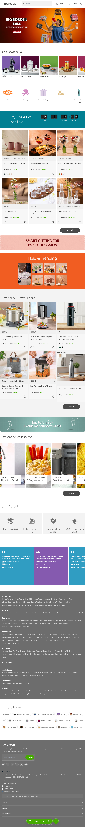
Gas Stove (67, 602)
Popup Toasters (39, 599)
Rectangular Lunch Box (40, 672)
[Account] (48, 821)
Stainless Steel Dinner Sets (10, 643)
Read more (6, 564)
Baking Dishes (24, 683)
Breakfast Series (59, 640)
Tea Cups (5, 651)
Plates (25, 637)
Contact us (6, 772)
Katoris (46, 637)
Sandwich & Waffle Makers (54, 602)
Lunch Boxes (73, 672)
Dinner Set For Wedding (37, 640)
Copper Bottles (54, 613)
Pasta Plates (62, 634)
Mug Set (51, 651)
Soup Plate (53, 637)
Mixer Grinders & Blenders (10, 605)
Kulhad (4, 657)
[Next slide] (81, 75)
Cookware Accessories (50, 620)
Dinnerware (26, 77)
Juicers (47, 599)
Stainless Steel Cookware (10, 623)
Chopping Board (33, 623)
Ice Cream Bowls (51, 634)
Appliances (7, 77)
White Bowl (24, 640)
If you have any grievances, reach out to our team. (22, 796)
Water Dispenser (66, 613)
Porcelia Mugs (59, 651)
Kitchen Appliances (8, 599)
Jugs (42, 654)
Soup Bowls (10, 640)
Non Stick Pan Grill (36, 620)
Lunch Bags (52, 672)
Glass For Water (14, 651)
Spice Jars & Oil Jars (33, 694)
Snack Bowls (76, 637)
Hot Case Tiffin (27, 672)
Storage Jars (44, 694)
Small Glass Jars (31, 691)
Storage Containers (18, 691)
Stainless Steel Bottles (27, 613)
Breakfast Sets (17, 637)
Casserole (15, 683)
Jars (58, 691)
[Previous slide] (5, 75)
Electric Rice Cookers (38, 602)
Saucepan (62, 620)
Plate (3, 640)
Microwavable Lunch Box (34, 675)
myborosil (39, 824)
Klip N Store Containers (17, 694)
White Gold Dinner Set (36, 637)
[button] (42, 821)
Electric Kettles (24, 605)
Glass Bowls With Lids (22, 634)
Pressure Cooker (7, 620)
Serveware (44, 77)
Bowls (11, 634)
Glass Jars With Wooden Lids (46, 691)
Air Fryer (69, 599)
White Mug (68, 651)
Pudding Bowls (6, 637)
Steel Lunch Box (20, 675)
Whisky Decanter (34, 654)
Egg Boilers (54, 599)
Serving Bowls (6, 683)
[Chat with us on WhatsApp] (36, 821)
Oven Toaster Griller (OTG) (24, 599)
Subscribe (29, 757)
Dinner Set (5, 634)
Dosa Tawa (25, 620)
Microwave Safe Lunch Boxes (11, 672)
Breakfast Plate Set (64, 637)
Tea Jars (75, 691)
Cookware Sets (63, 623)
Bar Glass (25, 654)
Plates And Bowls (72, 634)
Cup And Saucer (7, 654)
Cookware (25, 626)
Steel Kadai (23, 623)
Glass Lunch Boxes (8, 675)
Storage (62, 77)
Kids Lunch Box (63, 672)
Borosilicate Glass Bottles (10, 613)
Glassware (58, 654)
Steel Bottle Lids (78, 613)
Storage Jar (5, 694)
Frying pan (17, 620)
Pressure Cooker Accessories (11, 626)
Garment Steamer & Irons (47, 605)
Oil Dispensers (6, 691)
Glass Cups (17, 654)
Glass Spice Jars (66, 691)
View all (70, 230)
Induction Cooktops (8, 602)
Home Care (34, 605)
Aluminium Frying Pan (74, 620)
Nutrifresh (62, 599)
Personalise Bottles (41, 613)
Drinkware (66, 654)
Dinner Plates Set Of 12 (37, 634)
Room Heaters (61, 605)
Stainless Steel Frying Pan (48, 623)
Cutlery (17, 640)
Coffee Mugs (49, 654)
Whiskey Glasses (41, 651)
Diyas (3, 665)
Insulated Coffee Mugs (27, 651)
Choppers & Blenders (23, 602)
